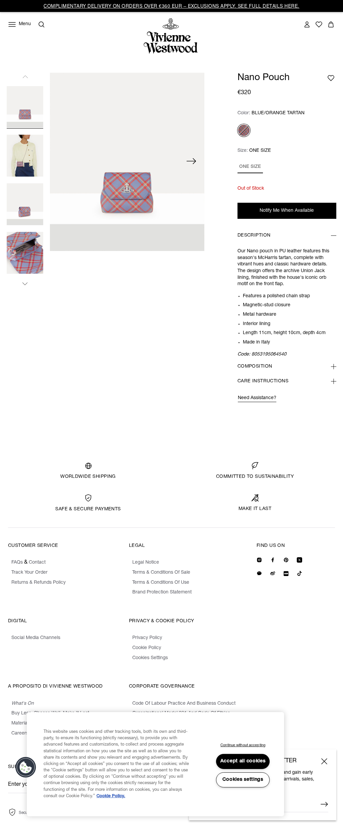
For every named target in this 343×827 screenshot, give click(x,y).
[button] (26, 767)
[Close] (324, 761)
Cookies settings (242, 779)
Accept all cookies (243, 761)
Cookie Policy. (110, 796)
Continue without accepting (242, 745)
